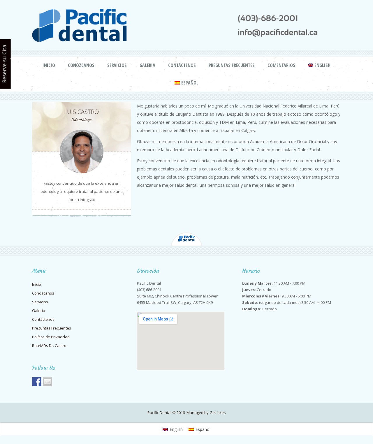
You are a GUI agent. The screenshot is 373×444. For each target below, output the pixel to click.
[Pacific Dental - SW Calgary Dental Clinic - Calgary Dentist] (186, 25)
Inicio (49, 65)
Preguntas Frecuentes (232, 65)
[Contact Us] (47, 381)
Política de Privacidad (51, 336)
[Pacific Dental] (36, 381)
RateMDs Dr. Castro (49, 345)
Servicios (117, 65)
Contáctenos (182, 65)
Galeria (147, 65)
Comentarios (281, 65)
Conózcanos (81, 65)
